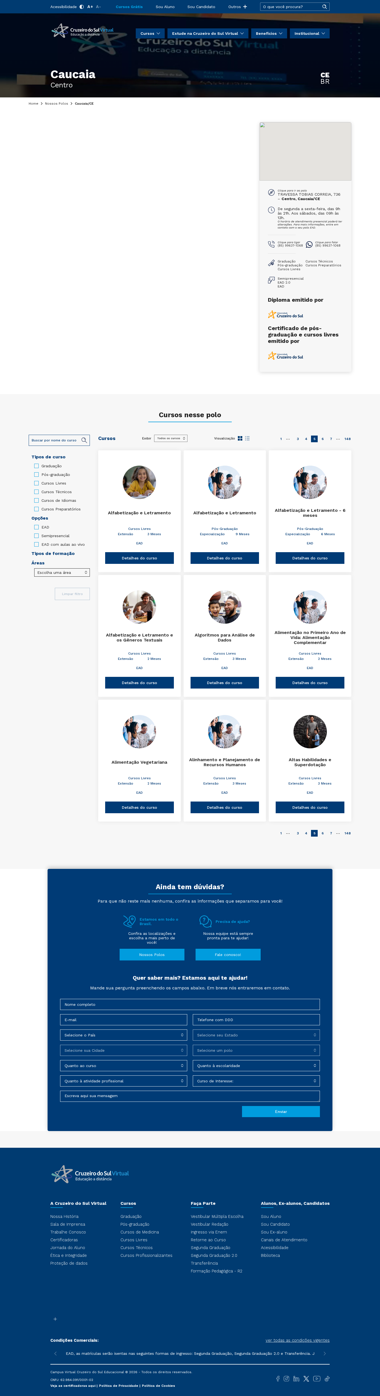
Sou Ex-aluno (274, 1232)
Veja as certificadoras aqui (73, 1386)
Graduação (51, 466)
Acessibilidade (63, 6)
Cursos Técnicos (56, 492)
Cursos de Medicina (139, 1232)
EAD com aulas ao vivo (63, 544)
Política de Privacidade (119, 1386)
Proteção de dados (69, 1263)
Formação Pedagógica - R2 (216, 1271)
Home (33, 103)
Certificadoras (64, 1239)
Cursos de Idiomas (58, 500)
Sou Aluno (165, 6)
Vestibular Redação (209, 1224)
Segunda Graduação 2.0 (214, 1255)
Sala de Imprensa (67, 1224)
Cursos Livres (53, 483)
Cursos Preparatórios (61, 509)
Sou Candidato (201, 6)
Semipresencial (55, 536)
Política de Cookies (158, 1386)
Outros (234, 6)
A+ (90, 6)
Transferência (204, 1263)
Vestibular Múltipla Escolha (217, 1216)
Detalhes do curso (139, 558)
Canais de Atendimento (284, 1239)
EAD (45, 527)
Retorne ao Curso (208, 1239)
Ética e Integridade (68, 1255)
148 (348, 439)
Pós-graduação (55, 474)
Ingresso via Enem (209, 1232)
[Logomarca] (82, 30)
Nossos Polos (56, 103)
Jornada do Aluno (67, 1247)
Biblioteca (270, 1255)
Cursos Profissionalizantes (146, 1255)
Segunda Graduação (210, 1247)
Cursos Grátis (129, 6)
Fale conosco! (228, 954)
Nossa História (64, 1216)
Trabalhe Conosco (68, 1232)
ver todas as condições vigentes (298, 1340)
